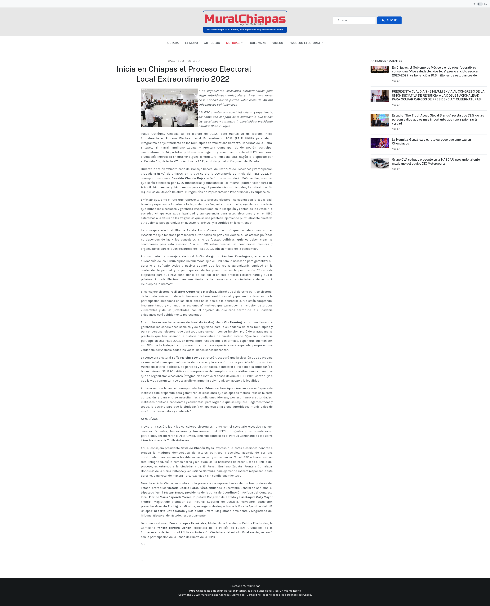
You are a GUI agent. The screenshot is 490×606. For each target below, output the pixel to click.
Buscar (391, 20)
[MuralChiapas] (245, 21)
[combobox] (354, 20)
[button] (235, 43)
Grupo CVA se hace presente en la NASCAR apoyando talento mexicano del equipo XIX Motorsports (436, 161)
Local (171, 60)
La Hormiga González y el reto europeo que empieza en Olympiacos (431, 141)
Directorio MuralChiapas (245, 586)
